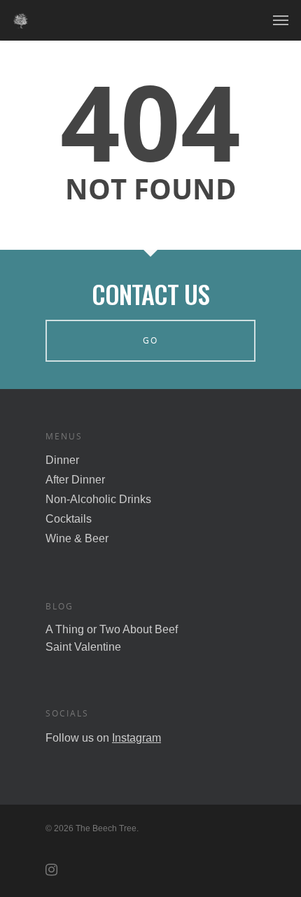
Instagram (136, 738)
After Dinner (75, 480)
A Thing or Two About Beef (112, 629)
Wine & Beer (77, 538)
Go (150, 340)
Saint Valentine (83, 647)
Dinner (62, 460)
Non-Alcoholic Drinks (98, 499)
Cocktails (69, 519)
